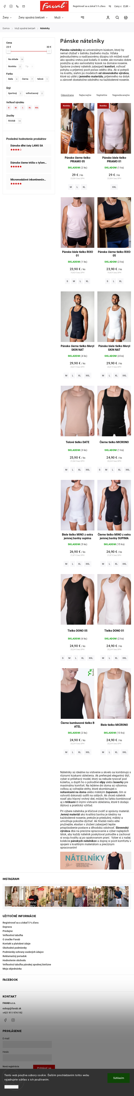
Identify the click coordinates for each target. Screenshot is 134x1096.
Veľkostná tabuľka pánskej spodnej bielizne (27, 964)
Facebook (4, 6)
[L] (23, 107)
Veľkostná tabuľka (13, 935)
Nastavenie (11, 1087)
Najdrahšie (101, 95)
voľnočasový (34, 93)
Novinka (14, 66)
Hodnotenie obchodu (14, 960)
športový (14, 93)
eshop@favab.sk (12, 1008)
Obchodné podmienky (15, 947)
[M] (16, 107)
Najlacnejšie (85, 95)
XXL (114, 187)
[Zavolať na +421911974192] (18, 6)
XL (84, 187)
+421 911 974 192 (12, 1012)
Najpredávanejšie (121, 95)
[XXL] (37, 107)
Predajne (8, 931)
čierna (27, 79)
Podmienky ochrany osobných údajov (23, 952)
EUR (125, 6)
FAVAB (14, 120)
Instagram (11, 6)
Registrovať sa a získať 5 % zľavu (89, 6)
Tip (29, 66)
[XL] (30, 107)
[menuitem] (9, 17)
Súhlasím (118, 1078)
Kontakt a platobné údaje (17, 943)
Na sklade (15, 59)
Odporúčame (67, 95)
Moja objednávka (12, 968)
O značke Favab (11, 939)
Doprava (7, 926)
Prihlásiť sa (44, 1068)
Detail (77, 130)
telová (42, 79)
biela (12, 79)
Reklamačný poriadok (15, 956)
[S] (9, 107)
